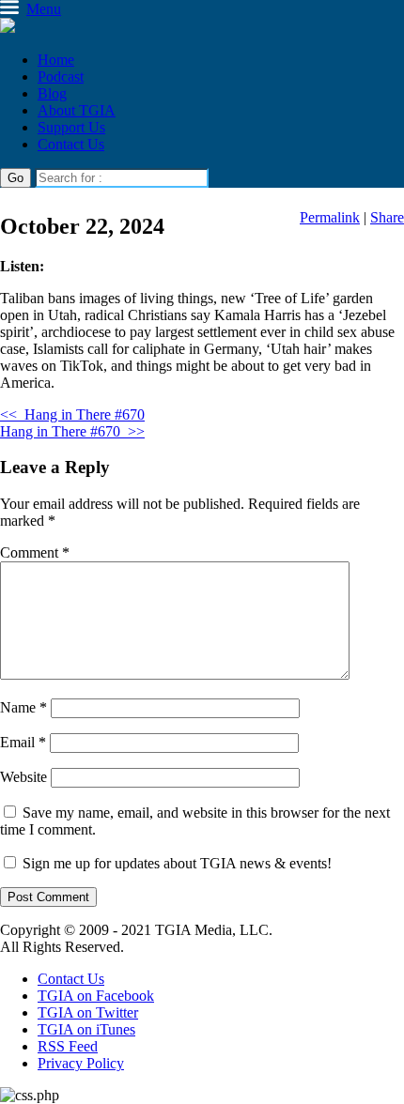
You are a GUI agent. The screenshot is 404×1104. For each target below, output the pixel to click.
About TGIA (77, 110)
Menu (43, 9)
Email (23, 742)
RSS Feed (68, 1046)
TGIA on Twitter (88, 1012)
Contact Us (71, 144)
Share (387, 217)
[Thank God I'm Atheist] (7, 28)
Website (23, 777)
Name (23, 707)
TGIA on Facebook (96, 996)
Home (56, 60)
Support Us (71, 127)
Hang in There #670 (72, 414)
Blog (52, 93)
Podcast (61, 76)
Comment (35, 552)
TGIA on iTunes (86, 1029)
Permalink (330, 217)
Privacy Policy (81, 1063)
